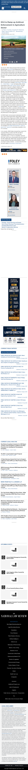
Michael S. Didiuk (12, 455)
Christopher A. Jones (15, 478)
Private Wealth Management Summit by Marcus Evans (16, 558)
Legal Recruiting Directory (14, 627)
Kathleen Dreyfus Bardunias (7, 496)
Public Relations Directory (14, 636)
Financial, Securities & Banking (14, 668)
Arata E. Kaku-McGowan (12, 463)
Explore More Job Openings (6, 229)
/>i (17, 62)
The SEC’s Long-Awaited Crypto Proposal (11, 453)
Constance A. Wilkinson (13, 470)
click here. (15, 761)
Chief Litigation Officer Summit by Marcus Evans (15, 573)
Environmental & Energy (14, 662)
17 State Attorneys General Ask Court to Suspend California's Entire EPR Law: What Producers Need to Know (13, 461)
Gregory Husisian (5, 505)
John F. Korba (14, 518)
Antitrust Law (14, 641)
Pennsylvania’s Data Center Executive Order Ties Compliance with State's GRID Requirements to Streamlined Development (13, 476)
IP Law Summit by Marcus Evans (15, 588)
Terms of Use (9, 710)
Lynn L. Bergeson (5, 449)
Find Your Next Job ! (6, 219)
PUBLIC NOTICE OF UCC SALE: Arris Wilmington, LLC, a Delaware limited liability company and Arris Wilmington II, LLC (13, 413)
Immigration (14, 676)
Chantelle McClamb (6, 478)
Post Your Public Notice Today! (8, 352)
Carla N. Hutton (13, 449)
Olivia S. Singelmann (6, 518)
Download (15, 62)
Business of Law (14, 650)
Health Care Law (14, 674)
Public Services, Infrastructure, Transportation (14, 693)
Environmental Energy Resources (10, 52)
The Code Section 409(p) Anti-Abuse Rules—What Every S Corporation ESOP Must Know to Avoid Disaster (13, 494)
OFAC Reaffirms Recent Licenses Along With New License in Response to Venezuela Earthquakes (13, 516)
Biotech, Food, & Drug (14, 647)
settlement (21, 106)
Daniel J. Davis (5, 455)
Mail (12, 62)
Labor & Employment (14, 687)
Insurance (14, 681)
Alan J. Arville (5, 470)
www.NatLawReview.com (20, 714)
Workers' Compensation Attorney (10, 227)
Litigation (14, 690)
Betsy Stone (4, 463)
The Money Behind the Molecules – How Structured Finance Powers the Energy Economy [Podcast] (14, 510)
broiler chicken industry (15, 85)
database (12, 712)
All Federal (6, 58)
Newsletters (14, 630)
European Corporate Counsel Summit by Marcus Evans (17, 603)
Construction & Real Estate (14, 653)
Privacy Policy (17, 710)
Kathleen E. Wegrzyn (14, 505)
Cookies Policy (4, 4)
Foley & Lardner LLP (10, 31)
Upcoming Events (6, 544)
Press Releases (14, 633)
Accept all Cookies (6, 6)
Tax (14, 695)
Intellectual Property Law (14, 684)
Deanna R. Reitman (6, 512)
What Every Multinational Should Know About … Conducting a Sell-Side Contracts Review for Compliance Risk (13, 502)
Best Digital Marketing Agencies (14, 624)
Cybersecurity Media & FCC (14, 656)
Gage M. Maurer (17, 496)
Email (10, 186)
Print (10, 62)
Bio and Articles (11, 189)
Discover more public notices (7, 417)
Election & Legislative (14, 659)
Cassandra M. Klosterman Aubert (14, 208)
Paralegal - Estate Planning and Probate (11, 222)
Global (14, 671)
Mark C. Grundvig (7, 29)
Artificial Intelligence (14, 638)
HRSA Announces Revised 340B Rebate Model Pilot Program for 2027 (14, 468)
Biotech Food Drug (7, 54)
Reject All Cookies (16, 6)
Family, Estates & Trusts (14, 665)
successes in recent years (15, 143)
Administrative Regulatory (9, 56)
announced (10, 69)
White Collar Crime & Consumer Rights (14, 698)
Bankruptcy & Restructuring (14, 644)
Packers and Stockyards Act (9, 90)
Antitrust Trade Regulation (9, 51)
